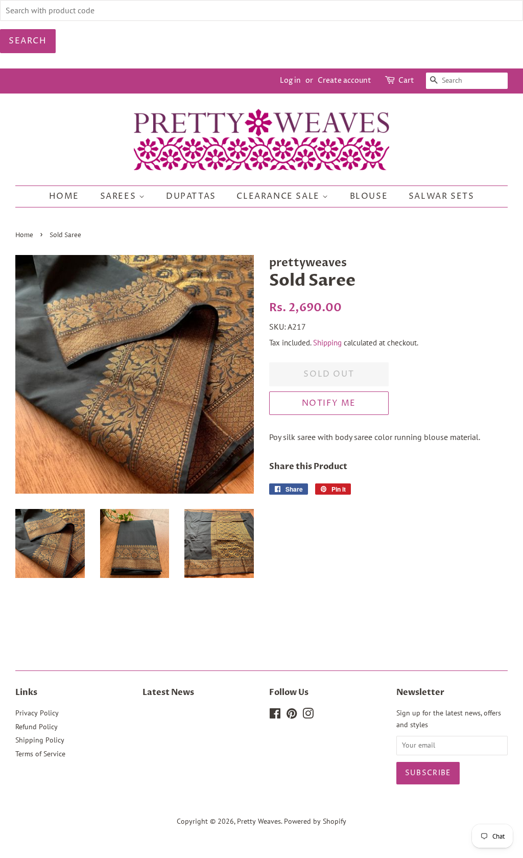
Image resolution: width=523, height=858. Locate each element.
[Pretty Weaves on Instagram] (308, 715)
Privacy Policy (37, 712)
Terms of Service (40, 753)
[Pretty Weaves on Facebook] (275, 715)
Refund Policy (36, 726)
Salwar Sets (441, 196)
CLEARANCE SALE (279, 196)
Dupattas (191, 196)
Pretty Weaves (259, 821)
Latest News (168, 692)
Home (64, 196)
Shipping (327, 342)
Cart (406, 80)
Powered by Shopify (315, 821)
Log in (290, 80)
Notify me (329, 403)
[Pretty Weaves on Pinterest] (291, 715)
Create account (344, 80)
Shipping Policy (39, 740)
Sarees (119, 196)
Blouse (369, 196)
